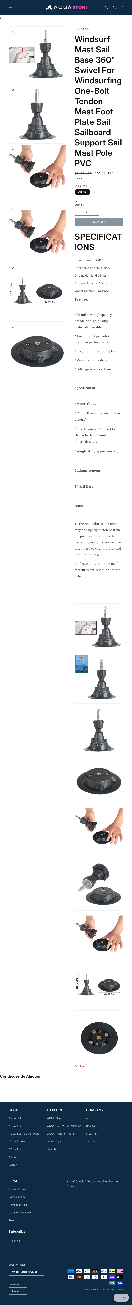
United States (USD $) (24, 1271)
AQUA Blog (54, 1118)
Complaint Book (18, 1204)
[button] (10, 7)
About (90, 1118)
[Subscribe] (66, 1241)
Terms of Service (19, 1189)
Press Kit (91, 1133)
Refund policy (17, 1196)
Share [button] (82, 1066)
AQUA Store (98, 1289)
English (16, 1290)
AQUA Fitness (17, 1141)
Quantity (79, 204)
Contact (91, 1125)
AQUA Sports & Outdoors (24, 1133)
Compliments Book (20, 1212)
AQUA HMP (16, 1118)
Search (13, 1164)
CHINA (82, 192)
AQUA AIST (16, 1125)
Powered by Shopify (114, 1289)
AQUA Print (16, 1149)
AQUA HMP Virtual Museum (64, 1125)
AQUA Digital (55, 1141)
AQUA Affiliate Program (61, 1133)
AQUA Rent (15, 1157)
